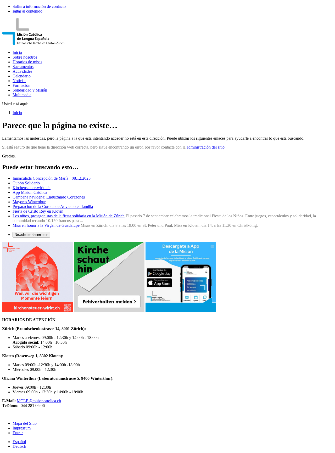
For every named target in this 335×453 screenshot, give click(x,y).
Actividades (22, 71)
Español (19, 441)
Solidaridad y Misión (30, 90)
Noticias (19, 80)
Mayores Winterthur (29, 202)
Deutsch (19, 446)
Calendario (22, 76)
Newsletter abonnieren (31, 235)
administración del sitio (206, 147)
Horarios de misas (27, 62)
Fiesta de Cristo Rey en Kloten (38, 211)
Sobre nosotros (25, 57)
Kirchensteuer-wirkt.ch (32, 187)
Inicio (17, 52)
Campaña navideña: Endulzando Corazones (49, 197)
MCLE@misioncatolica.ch (39, 401)
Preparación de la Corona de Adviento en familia (53, 206)
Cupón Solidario (26, 183)
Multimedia (22, 95)
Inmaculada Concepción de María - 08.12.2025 (52, 178)
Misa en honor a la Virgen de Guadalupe (46, 225)
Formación (21, 85)
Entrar (18, 433)
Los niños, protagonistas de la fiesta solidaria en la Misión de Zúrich (69, 216)
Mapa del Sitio (25, 423)
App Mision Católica (30, 192)
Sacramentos (23, 66)
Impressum (22, 428)
